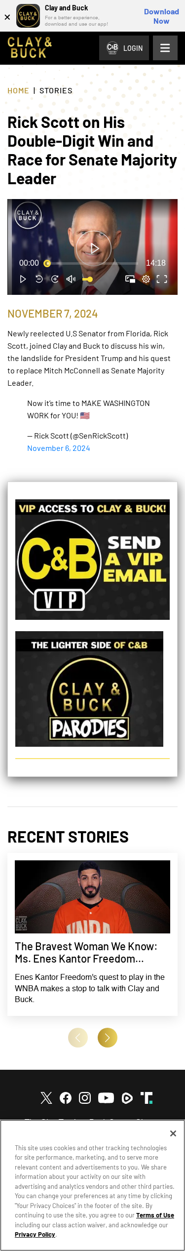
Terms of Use (155, 1215)
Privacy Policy (35, 1234)
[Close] (173, 1133)
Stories (56, 90)
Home (18, 90)
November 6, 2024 (58, 447)
